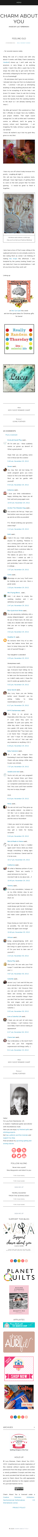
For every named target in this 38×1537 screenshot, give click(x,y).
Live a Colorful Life (14, 1016)
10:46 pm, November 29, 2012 (19, 932)
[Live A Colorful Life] (19, 355)
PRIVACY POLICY (19, 1508)
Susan (10, 466)
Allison (10, 937)
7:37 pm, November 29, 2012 (18, 767)
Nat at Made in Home (15, 841)
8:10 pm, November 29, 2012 (18, 799)
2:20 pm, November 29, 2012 (18, 588)
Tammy (10, 886)
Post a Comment (11, 435)
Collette (11, 979)
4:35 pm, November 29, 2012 (18, 658)
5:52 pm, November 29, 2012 (18, 685)
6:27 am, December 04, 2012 (18, 1032)
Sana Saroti (12, 690)
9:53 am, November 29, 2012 (18, 485)
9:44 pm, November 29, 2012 (18, 836)
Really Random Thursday (23, 43)
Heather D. (11, 637)
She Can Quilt (16, 311)
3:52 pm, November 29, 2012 (18, 632)
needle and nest (14, 772)
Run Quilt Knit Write (15, 611)
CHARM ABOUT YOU (19, 18)
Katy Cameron (13, 751)
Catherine (11, 865)
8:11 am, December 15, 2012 (18, 1050)
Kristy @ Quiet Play (15, 440)
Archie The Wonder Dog (17, 508)
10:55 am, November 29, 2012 (19, 503)
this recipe (13, 259)
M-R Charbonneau (14, 710)
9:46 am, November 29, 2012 (18, 461)
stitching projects (9, 1132)
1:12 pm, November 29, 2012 (18, 529)
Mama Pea (11, 961)
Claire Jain (11, 1037)
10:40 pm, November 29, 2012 (19, 881)
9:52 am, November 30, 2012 (18, 1011)
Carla (10, 575)
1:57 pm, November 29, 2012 (18, 570)
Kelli (9, 534)
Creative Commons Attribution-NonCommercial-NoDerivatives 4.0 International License (19, 1500)
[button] (19, 2)
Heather (6, 62)
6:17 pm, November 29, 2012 (18, 705)
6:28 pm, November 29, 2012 (18, 746)
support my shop (9, 1138)
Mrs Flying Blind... (14, 593)
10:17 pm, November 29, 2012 (19, 860)
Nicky (9, 804)
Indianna (11, 490)
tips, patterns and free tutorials (17, 1135)
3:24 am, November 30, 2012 (18, 956)
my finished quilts (23, 1129)
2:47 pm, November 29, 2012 (18, 605)
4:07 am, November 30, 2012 (18, 974)
